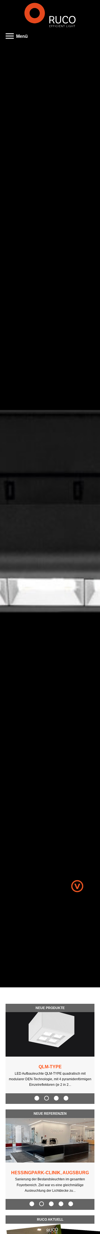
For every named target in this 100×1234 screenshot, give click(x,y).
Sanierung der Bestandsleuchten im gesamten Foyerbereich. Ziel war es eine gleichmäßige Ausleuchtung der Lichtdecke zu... (50, 1185)
